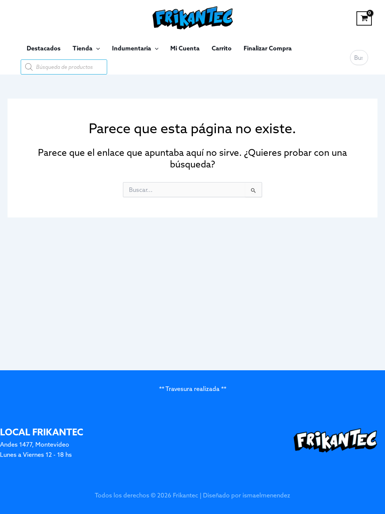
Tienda (82, 48)
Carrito (222, 48)
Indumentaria (131, 48)
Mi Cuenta (185, 48)
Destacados (44, 48)
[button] (96, 48)
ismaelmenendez (266, 495)
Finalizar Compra (268, 48)
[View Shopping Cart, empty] (364, 18)
